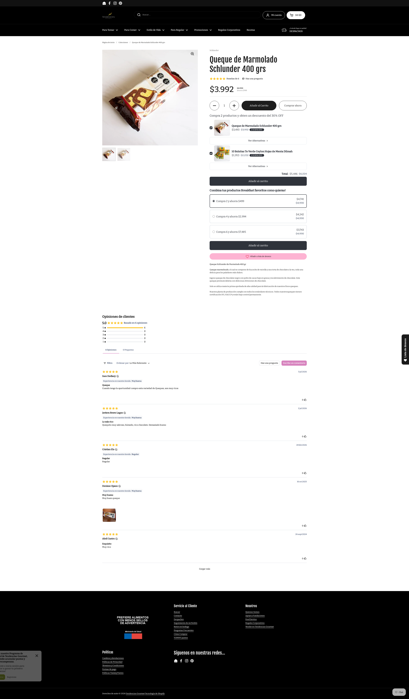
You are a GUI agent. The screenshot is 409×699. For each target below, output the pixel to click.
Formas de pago (109, 669)
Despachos (179, 619)
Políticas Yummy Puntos (112, 673)
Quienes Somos (252, 612)
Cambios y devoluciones (113, 658)
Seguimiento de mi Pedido (185, 623)
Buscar (177, 612)
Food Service (251, 619)
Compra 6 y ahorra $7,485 (231, 231)
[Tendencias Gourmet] (108, 15)
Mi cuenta (276, 15)
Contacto (178, 616)
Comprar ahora (292, 105)
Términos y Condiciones (113, 665)
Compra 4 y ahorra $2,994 (231, 216)
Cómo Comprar (180, 634)
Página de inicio (108, 42)
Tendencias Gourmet (135, 693)
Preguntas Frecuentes (184, 630)
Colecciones (123, 42)
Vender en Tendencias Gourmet (259, 627)
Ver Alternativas (256, 140)
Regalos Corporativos (255, 623)
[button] (296, 15)
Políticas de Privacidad (112, 662)
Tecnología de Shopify (155, 693)
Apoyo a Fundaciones (255, 616)
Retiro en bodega (181, 627)
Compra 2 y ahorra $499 (230, 201)
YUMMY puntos (181, 638)
